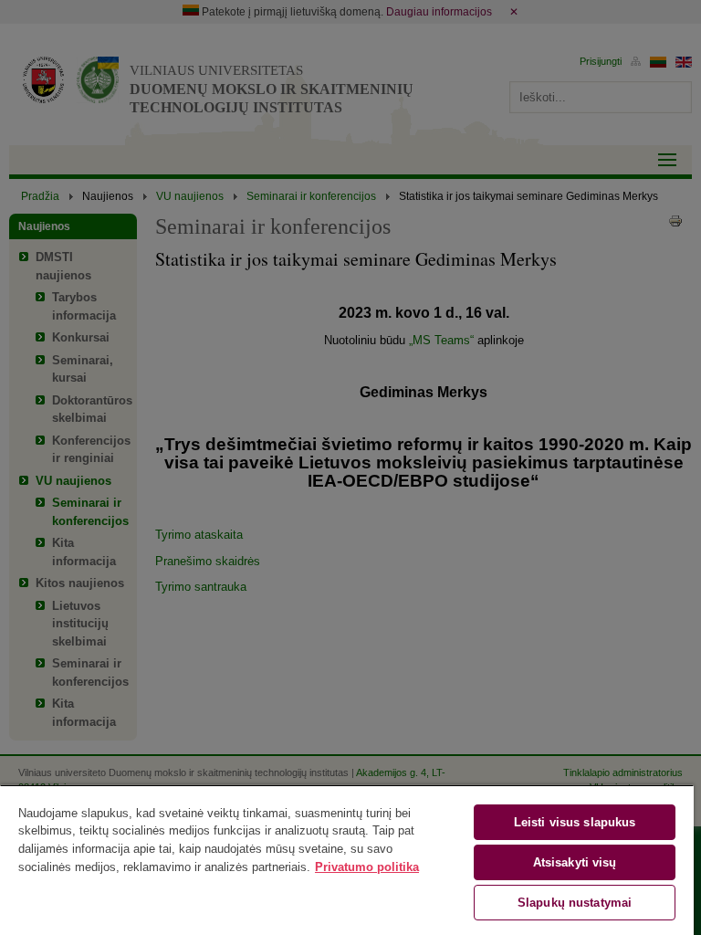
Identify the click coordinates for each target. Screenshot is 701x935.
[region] (347, 859)
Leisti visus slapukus (575, 822)
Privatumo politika (367, 867)
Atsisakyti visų (575, 862)
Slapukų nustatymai (575, 902)
